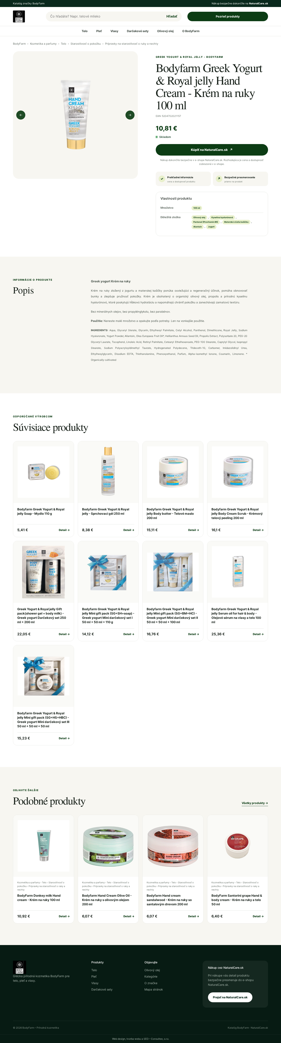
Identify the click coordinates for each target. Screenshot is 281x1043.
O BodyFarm (191, 31)
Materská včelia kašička (236, 222)
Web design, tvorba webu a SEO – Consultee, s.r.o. (140, 1038)
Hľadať (171, 16)
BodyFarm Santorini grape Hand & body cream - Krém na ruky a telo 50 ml (236, 900)
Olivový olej (165, 31)
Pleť (99, 31)
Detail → (64, 530)
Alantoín (197, 227)
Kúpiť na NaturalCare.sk (212, 150)
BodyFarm (19, 43)
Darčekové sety (138, 31)
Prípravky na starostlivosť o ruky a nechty (131, 43)
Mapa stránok (153, 989)
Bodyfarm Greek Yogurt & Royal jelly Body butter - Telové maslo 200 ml (170, 513)
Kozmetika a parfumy (43, 43)
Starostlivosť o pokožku (86, 43)
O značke (150, 983)
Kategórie (150, 976)
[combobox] (104, 16)
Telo (85, 31)
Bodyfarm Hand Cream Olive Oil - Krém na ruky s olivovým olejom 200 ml (107, 900)
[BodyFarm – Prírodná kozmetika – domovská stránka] (26, 16)
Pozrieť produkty (228, 16)
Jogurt (211, 227)
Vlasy (114, 31)
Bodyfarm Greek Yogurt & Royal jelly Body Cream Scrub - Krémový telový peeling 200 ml (237, 513)
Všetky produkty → (255, 803)
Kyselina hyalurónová (222, 217)
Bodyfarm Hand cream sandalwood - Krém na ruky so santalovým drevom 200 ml (169, 900)
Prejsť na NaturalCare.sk (230, 997)
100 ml (196, 208)
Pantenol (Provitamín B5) (205, 222)
